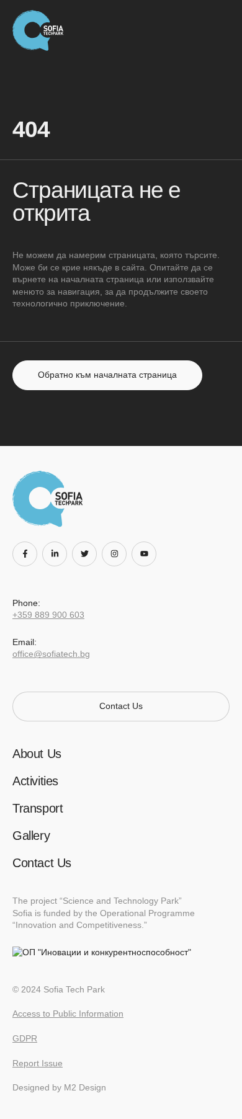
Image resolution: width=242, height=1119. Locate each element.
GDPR (24, 1038)
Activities (35, 781)
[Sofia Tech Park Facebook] (27, 554)
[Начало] (41, 30)
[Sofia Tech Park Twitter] (87, 554)
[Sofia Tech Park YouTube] (146, 554)
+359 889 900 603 (48, 615)
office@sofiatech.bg (51, 654)
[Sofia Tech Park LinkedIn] (57, 554)
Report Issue (37, 1063)
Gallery (31, 835)
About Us (36, 753)
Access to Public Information (67, 1014)
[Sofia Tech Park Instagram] (117, 554)
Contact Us (41, 863)
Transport (37, 808)
